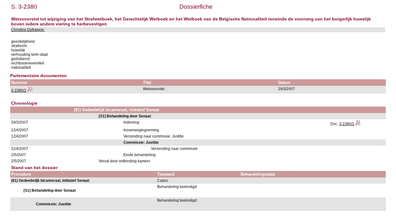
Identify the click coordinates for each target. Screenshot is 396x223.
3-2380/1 (18, 90)
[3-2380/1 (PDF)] (29, 90)
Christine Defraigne (28, 30)
